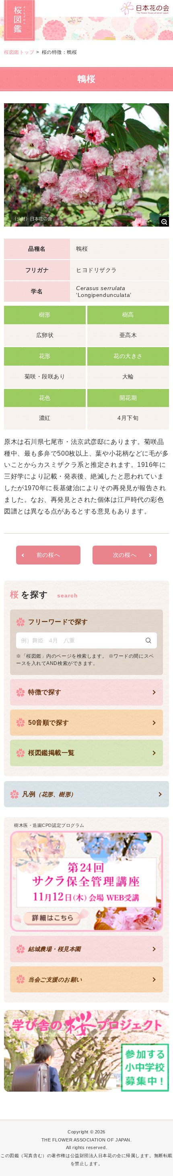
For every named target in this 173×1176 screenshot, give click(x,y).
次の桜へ (124, 555)
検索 (148, 640)
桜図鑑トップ (19, 52)
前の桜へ (48, 555)
